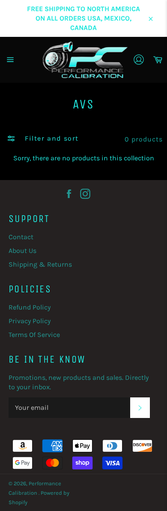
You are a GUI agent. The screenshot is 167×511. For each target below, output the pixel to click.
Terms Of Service (34, 335)
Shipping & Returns (40, 264)
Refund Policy (30, 307)
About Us (22, 250)
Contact (21, 237)
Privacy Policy (30, 321)
